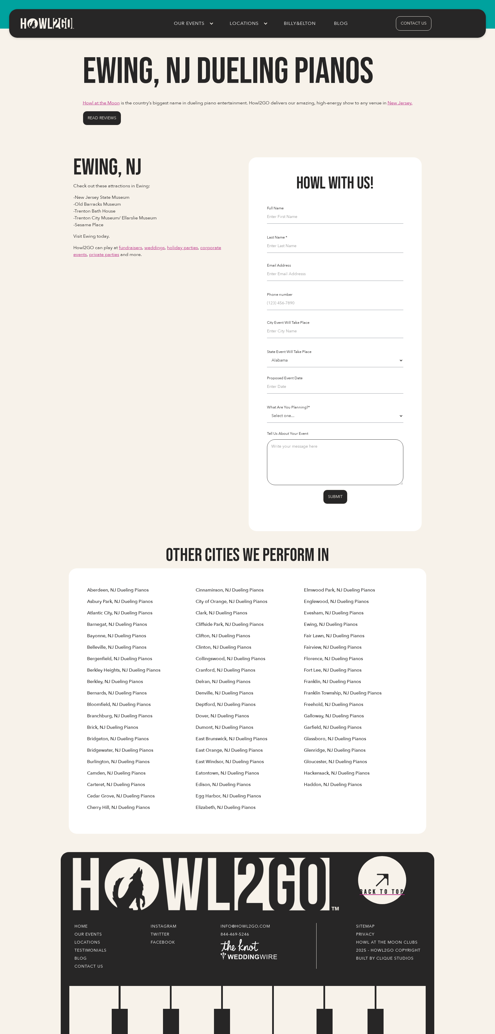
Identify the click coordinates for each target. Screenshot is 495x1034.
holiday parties (182, 248)
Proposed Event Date (284, 378)
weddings (154, 248)
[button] (192, 23)
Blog (341, 23)
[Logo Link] (204, 884)
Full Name (275, 208)
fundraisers (130, 248)
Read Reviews (102, 118)
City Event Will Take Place (288, 322)
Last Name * (277, 237)
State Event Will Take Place (289, 351)
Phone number (279, 294)
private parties (104, 254)
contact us (414, 23)
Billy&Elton (300, 23)
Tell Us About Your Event (287, 433)
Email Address (279, 265)
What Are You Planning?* (288, 407)
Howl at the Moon (101, 103)
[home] (47, 23)
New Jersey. (400, 103)
